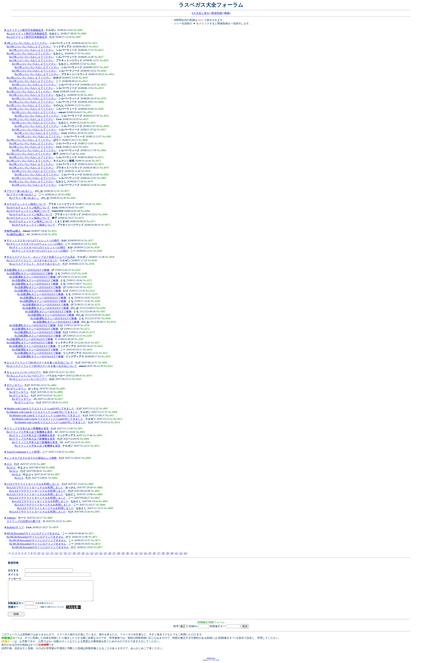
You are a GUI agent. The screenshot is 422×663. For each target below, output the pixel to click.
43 (185, 553)
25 (105, 553)
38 (163, 553)
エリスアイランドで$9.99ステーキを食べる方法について (40, 362)
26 (109, 553)
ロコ (9, 464)
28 (118, 553)
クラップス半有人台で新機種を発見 (28, 428)
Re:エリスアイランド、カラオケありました (32, 260)
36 (154, 553)
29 (123, 553)
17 (69, 553)
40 (172, 553)
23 (96, 553)
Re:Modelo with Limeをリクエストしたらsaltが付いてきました (42, 412)
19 (78, 553)
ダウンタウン (14, 385)
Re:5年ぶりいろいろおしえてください (29, 46)
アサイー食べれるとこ (20, 191)
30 (127, 553)
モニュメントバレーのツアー (24, 372)
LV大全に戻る (201, 13)
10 (38, 553)
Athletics (11, 517)
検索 (227, 13)
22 (91, 553)
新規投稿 (216, 13)
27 (114, 553)
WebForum (211, 658)
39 (167, 553)
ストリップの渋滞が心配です (24, 521)
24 (100, 553)
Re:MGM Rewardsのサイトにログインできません (35, 536)
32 (136, 553)
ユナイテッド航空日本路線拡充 (25, 30)
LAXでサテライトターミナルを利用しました (33, 484)
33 (140, 553)
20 (83, 553)
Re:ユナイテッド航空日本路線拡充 (27, 33)
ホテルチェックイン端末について (26, 204)
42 (181, 553)
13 (51, 553)
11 (43, 553)
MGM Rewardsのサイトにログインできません (33, 533)
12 (47, 553)
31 (132, 553)
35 (149, 553)
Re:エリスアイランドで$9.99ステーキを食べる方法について (42, 366)
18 (74, 553)
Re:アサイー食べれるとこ (22, 194)
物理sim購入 (14, 231)
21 (87, 553)
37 (158, 553)
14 (56, 553)
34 (145, 553)
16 (65, 553)
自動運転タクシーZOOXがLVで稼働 (28, 270)
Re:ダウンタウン (16, 388)
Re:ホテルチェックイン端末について (28, 207)
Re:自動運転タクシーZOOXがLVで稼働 (30, 273)
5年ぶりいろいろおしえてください (27, 43)
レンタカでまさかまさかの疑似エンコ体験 (32, 458)
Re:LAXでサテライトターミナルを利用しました (35, 487)
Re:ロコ (11, 467)
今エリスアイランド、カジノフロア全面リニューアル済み (41, 257)
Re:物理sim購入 (15, 234)
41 (176, 553)
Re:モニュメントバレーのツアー (26, 375)
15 (60, 553)
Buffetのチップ (15, 527)
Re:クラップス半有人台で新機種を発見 (29, 432)
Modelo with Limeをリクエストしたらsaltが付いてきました (40, 408)
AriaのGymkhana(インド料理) (23, 451)
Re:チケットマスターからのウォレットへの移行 (35, 244)
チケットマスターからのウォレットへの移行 (33, 240)
